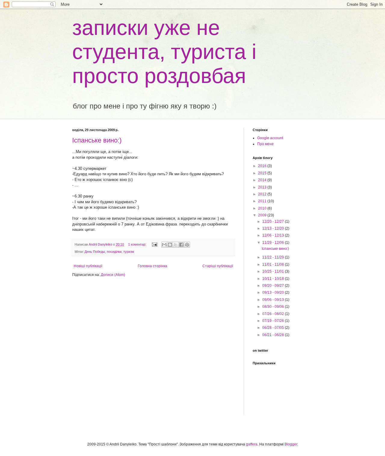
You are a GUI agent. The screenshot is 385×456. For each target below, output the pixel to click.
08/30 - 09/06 (273, 307)
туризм (128, 251)
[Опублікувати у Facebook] (181, 245)
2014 (262, 180)
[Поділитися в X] (176, 245)
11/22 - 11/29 (273, 257)
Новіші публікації (88, 266)
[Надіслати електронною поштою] (164, 245)
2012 (262, 194)
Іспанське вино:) (97, 140)
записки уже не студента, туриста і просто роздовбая (164, 51)
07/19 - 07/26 (273, 321)
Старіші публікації (217, 266)
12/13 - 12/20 (273, 228)
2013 (262, 187)
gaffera (251, 444)
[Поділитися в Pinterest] (187, 245)
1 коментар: (137, 244)
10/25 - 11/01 (273, 271)
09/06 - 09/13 (273, 300)
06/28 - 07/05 (273, 328)
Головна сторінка (152, 266)
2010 (262, 208)
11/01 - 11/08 (273, 264)
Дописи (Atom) (113, 275)
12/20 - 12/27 (273, 221)
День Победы (95, 251)
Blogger (291, 444)
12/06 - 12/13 (273, 235)
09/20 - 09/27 (273, 285)
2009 (262, 215)
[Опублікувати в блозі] (170, 245)
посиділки (114, 251)
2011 (262, 201)
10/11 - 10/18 (273, 279)
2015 (262, 173)
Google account (270, 138)
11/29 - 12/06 (273, 242)
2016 (262, 166)
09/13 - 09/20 (273, 292)
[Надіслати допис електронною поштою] (154, 244)
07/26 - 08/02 (273, 314)
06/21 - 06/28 (273, 335)
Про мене (265, 144)
